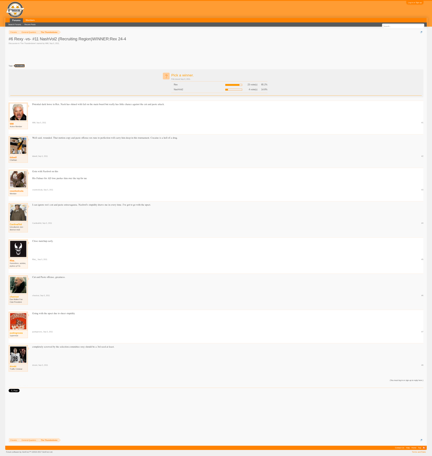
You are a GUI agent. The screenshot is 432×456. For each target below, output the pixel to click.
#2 (422, 156)
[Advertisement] (70, 54)
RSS (424, 448)
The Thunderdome (28, 43)
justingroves (37, 332)
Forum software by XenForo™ (29, 452)
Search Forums (14, 24)
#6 (422, 295)
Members (30, 20)
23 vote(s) (252, 84)
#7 (422, 332)
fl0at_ (12, 260)
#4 (422, 223)
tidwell (13, 157)
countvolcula (16, 191)
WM (46, 43)
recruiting (20, 66)
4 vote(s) (253, 89)
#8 (422, 365)
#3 (422, 190)
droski (34, 365)
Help (408, 448)
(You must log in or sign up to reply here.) (406, 380)
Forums (16, 20)
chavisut (35, 295)
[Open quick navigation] (421, 32)
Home (413, 448)
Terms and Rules (419, 452)
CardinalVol (36, 223)
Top (419, 448)
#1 (422, 123)
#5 (422, 259)
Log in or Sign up (415, 3)
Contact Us (399, 448)
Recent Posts (30, 24)
